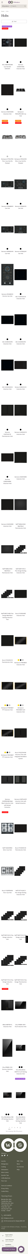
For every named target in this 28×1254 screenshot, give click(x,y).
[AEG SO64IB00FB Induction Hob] (20, 320)
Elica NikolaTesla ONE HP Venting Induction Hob (7, 1119)
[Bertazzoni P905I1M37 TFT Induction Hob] (7, 733)
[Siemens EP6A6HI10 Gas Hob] (20, 184)
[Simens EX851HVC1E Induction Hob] (20, 365)
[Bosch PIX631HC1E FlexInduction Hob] (7, 640)
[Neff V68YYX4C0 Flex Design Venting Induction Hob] (20, 549)
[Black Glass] (20, 62)
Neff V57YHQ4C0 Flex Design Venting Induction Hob (20, 892)
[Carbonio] (20, 660)
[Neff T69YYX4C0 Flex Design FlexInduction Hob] (20, 960)
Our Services (20, 1166)
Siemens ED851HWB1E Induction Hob (7, 481)
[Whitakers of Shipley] (14, 2)
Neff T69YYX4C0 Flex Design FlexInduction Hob (21, 982)
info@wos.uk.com (8, 1218)
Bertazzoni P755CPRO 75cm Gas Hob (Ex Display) (7, 161)
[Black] (7, 62)
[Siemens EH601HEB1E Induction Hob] (7, 90)
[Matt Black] (21, 1067)
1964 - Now (20, 1161)
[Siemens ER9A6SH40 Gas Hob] (7, 229)
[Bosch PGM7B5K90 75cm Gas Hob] (7, 871)
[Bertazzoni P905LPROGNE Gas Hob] (20, 90)
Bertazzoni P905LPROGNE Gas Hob (20, 114)
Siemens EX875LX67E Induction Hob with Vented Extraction (20, 801)
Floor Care (4, 1181)
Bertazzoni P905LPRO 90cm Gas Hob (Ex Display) (21, 161)
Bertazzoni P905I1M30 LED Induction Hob (20, 710)
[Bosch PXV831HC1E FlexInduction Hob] (20, 828)
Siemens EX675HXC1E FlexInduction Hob (7, 434)
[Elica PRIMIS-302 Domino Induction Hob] (7, 1047)
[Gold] (18, 660)
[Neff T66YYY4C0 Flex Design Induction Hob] (7, 960)
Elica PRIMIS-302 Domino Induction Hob (7, 1069)
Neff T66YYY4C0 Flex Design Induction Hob (7, 982)
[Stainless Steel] (7, 156)
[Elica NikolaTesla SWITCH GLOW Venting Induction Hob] (20, 1095)
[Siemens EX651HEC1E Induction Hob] (20, 410)
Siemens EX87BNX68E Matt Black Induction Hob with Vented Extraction (7, 803)
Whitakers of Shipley (15, 1226)
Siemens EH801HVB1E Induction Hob (20, 66)
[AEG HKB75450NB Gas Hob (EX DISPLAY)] (7, 42)
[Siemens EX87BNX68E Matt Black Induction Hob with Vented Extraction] (7, 779)
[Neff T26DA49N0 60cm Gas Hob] (7, 828)
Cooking (3, 1166)
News (18, 1164)
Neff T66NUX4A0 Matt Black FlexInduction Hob (20, 526)
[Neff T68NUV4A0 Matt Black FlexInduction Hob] (7, 549)
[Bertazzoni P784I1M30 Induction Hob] (20, 640)
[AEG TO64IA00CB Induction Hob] (20, 274)
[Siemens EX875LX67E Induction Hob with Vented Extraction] (20, 779)
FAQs (18, 1169)
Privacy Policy (5, 1188)
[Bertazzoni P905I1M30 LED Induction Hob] (20, 686)
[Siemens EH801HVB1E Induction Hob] (20, 42)
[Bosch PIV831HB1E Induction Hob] (20, 594)
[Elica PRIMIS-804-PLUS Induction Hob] (20, 1005)
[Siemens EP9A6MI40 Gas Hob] (7, 184)
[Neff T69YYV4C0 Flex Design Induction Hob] (7, 915)
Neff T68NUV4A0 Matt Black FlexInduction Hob (7, 571)
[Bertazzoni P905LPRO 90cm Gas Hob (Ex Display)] (20, 137)
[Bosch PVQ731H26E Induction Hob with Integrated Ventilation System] (20, 733)
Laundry (3, 1161)
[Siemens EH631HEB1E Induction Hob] (7, 504)
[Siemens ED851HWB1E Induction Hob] (7, 457)
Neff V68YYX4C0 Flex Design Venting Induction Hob (20, 571)
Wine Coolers (5, 1172)
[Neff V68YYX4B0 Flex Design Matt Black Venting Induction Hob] (7, 594)
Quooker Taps (5, 1175)
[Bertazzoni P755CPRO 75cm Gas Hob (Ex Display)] (7, 137)
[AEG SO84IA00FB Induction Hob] (7, 320)
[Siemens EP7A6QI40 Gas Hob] (20, 229)
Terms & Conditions (6, 1185)
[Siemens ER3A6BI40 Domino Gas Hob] (7, 274)
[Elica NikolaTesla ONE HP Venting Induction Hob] (7, 1095)
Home (2, 11)
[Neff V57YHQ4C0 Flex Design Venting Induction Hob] (20, 871)
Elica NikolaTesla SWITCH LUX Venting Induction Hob (21, 1072)
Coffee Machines (5, 1178)
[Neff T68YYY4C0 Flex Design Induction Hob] (20, 915)
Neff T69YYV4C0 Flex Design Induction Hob (7, 937)
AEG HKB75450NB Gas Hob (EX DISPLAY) (7, 66)
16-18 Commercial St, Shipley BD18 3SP (14, 1221)
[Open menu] (2, 2)
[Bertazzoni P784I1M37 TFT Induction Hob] (7, 686)
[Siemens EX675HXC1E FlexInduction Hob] (7, 410)
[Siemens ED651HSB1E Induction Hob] (20, 457)
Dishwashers (4, 1169)
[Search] (25, 6)
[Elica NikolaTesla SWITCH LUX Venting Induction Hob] (20, 1047)
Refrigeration (4, 1164)
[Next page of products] (20, 1127)
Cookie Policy (4, 1191)
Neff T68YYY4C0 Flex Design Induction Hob (21, 937)
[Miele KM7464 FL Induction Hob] (7, 1005)
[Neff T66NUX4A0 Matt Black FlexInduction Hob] (20, 504)
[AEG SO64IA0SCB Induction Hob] (7, 365)
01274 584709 (7, 1215)
